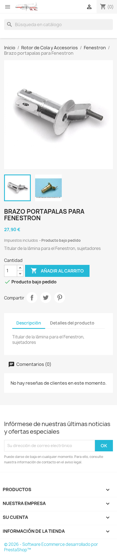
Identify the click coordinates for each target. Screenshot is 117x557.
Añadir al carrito (57, 270)
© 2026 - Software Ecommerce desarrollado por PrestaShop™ (51, 547)
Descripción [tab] (28, 323)
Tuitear (45, 297)
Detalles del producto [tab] (72, 323)
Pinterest (59, 297)
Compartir (31, 297)
